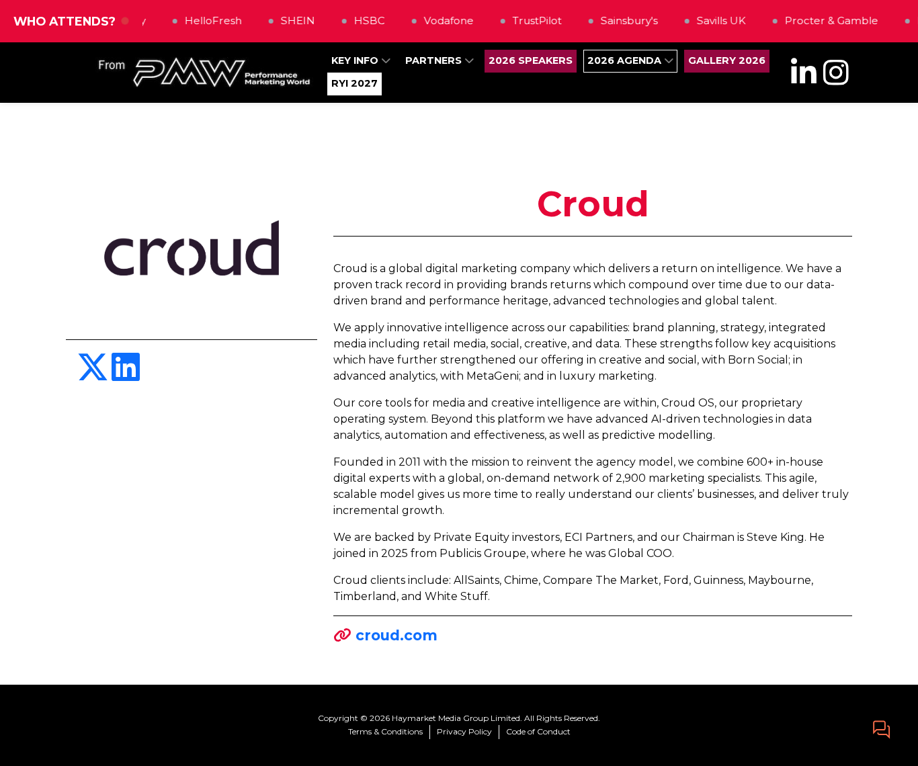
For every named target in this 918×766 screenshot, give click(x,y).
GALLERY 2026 (726, 60)
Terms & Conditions (385, 731)
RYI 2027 (354, 83)
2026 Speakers (531, 60)
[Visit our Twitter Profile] (94, 375)
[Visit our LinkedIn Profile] (126, 375)
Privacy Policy (464, 731)
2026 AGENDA (625, 60)
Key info (356, 60)
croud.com (396, 635)
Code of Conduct (538, 731)
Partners (434, 60)
